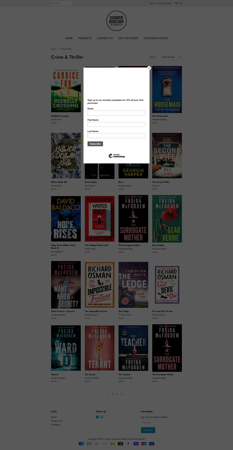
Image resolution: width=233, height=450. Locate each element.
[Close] (149, 68)
